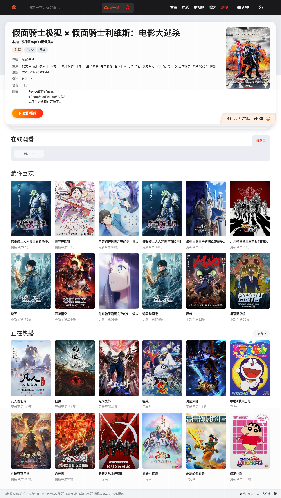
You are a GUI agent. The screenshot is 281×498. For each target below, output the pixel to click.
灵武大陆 (192, 401)
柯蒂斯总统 (237, 314)
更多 (261, 333)
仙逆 (58, 401)
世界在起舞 (62, 241)
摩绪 (189, 314)
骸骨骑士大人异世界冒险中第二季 (31, 241)
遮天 (14, 314)
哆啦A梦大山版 (240, 401)
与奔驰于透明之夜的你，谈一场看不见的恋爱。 (119, 314)
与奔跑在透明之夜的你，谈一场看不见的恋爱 (119, 241)
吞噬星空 (61, 314)
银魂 (145, 401)
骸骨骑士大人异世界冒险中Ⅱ (161, 241)
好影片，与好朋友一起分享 (244, 118)
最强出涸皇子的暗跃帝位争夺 (206, 241)
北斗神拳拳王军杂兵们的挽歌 (250, 241)
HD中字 (29, 153)
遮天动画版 (150, 314)
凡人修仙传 (18, 401)
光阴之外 (105, 401)
